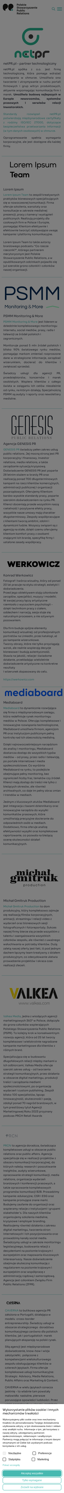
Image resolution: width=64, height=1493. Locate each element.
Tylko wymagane (32, 1480)
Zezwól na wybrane (32, 1487)
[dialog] (32, 746)
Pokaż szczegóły (11, 1465)
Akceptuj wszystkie (32, 1473)
